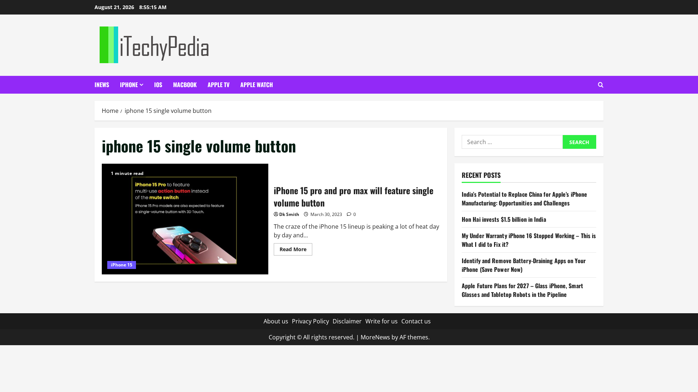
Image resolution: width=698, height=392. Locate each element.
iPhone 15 (121, 265)
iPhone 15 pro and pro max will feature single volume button (185, 219)
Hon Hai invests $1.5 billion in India (504, 219)
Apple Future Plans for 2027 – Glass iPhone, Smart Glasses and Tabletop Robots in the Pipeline (522, 290)
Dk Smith (289, 214)
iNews (102, 84)
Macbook (185, 84)
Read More (296, 250)
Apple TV (218, 84)
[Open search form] (600, 85)
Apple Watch (256, 84)
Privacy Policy (310, 321)
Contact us (416, 321)
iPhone (129, 84)
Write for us (381, 321)
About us (276, 321)
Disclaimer (347, 321)
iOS (158, 84)
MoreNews (375, 337)
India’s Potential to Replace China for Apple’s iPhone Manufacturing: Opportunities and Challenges (524, 198)
